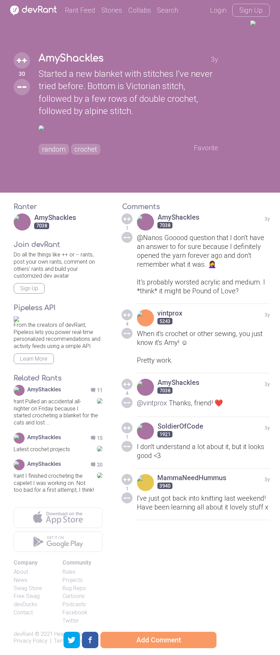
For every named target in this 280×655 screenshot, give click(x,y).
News (20, 580)
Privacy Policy (30, 641)
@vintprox (152, 403)
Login (218, 10)
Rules (68, 572)
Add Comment (158, 640)
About (21, 572)
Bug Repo (74, 588)
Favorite (206, 148)
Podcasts (74, 604)
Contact (23, 612)
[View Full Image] (128, 128)
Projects (72, 580)
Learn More (33, 359)
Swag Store (28, 588)
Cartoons (73, 596)
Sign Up (251, 10)
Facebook (74, 612)
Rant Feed (80, 10)
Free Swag (27, 596)
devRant (23, 634)
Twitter (70, 620)
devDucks (25, 604)
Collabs (139, 10)
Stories (111, 10)
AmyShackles (71, 58)
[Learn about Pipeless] (16, 318)
